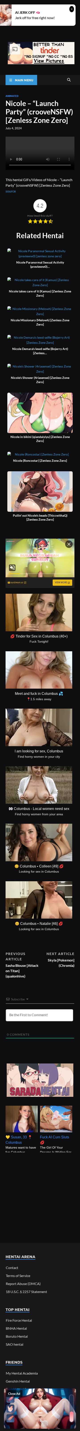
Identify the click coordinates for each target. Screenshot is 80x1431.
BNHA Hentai (16, 1328)
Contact (12, 1267)
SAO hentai (14, 1344)
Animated (12, 96)
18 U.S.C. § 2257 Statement (26, 1291)
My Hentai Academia (22, 1373)
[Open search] (69, 80)
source (11, 191)
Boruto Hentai (17, 1336)
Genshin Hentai (18, 1381)
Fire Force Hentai (19, 1320)
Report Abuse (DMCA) (23, 1283)
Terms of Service (18, 1275)
